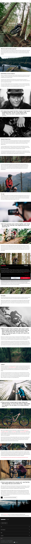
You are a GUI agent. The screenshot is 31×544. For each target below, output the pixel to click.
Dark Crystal (14, 431)
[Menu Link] (1, 1)
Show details (26, 275)
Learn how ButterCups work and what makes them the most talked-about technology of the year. (14, 457)
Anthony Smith (6, 514)
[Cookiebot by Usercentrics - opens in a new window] (24, 265)
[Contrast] (14, 542)
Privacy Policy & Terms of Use (4, 542)
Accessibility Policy (11, 542)
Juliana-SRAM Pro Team (12, 367)
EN (1, 538)
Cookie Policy (26, 272)
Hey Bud (25, 430)
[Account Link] (29, 1)
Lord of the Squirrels (23, 431)
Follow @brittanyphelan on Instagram (10, 497)
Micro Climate (6, 431)
